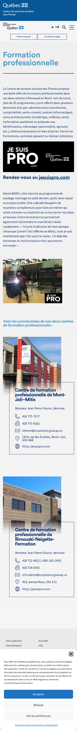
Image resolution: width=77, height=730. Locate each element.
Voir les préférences (38, 716)
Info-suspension (14, 640)
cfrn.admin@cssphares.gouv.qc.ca (44, 574)
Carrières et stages (52, 37)
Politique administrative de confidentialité (36, 724)
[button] (71, 654)
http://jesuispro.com (36, 446)
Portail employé (24, 37)
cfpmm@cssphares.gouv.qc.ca (42, 430)
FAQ (40, 645)
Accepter (38, 694)
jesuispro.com (54, 177)
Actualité (43, 640)
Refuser (39, 705)
